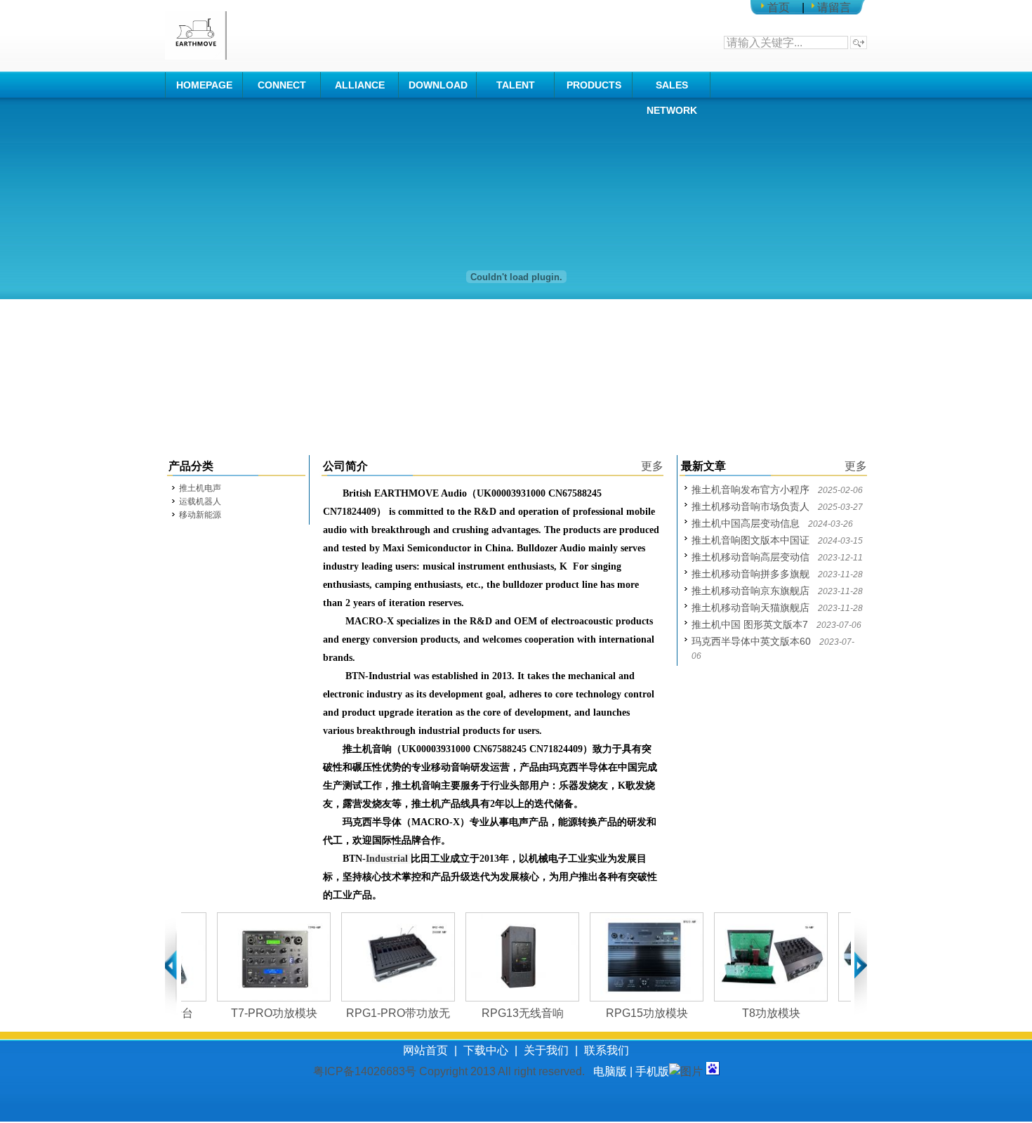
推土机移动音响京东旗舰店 (750, 590)
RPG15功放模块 (628, 1013)
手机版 (652, 1071)
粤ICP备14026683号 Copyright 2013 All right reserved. (453, 1071)
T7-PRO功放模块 (255, 1013)
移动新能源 (200, 515)
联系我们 (606, 1050)
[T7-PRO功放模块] (255, 957)
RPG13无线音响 (504, 1013)
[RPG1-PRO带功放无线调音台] (379, 957)
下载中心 (485, 1050)
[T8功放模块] (752, 957)
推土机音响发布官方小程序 (750, 489)
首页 (778, 7)
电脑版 (610, 1071)
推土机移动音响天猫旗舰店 (750, 607)
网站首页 (425, 1050)
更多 (652, 466)
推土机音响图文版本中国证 (750, 540)
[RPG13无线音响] (503, 957)
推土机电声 (200, 488)
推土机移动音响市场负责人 (750, 506)
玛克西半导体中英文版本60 (751, 641)
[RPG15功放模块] (627, 957)
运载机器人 (200, 501)
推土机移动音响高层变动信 (750, 557)
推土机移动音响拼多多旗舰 (750, 573)
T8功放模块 (752, 1013)
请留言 (834, 7)
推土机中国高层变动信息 (746, 523)
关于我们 (546, 1050)
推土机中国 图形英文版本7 (750, 624)
